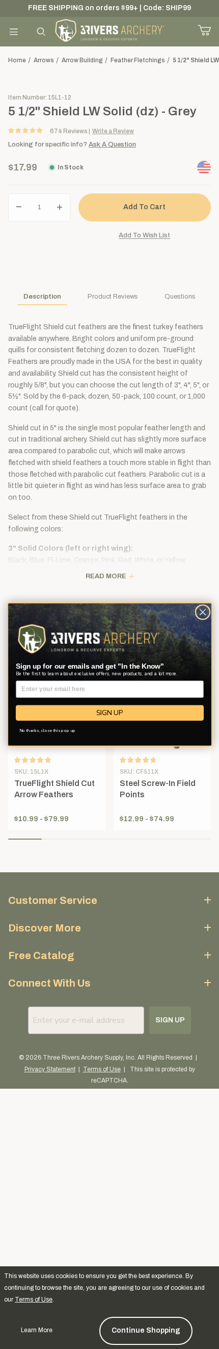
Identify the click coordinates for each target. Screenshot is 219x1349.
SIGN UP (109, 712)
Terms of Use (33, 1299)
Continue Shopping (146, 1330)
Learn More (36, 1330)
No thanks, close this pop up (47, 730)
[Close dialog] (202, 612)
